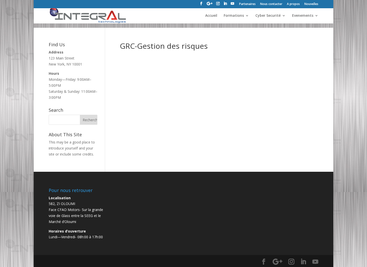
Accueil (211, 16)
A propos (293, 4)
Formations (234, 16)
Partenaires (247, 4)
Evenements (302, 16)
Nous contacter (271, 4)
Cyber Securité (268, 16)
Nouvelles (311, 4)
